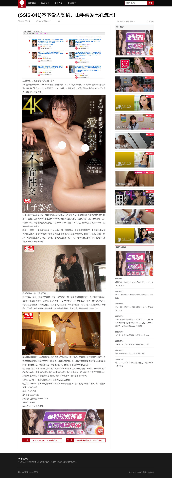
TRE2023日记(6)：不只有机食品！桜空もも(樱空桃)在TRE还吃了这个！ (47, 440)
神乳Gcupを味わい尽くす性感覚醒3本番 (130, 354)
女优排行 (72, 3)
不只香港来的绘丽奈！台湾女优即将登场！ (90, 440)
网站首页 (32, 3)
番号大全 (59, 3)
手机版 (150, 21)
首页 (122, 21)
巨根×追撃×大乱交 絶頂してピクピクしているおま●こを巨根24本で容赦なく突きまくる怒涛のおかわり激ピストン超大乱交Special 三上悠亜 (134, 323)
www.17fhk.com (45, 21)
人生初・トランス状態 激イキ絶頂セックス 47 (132, 344)
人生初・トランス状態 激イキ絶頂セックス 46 (132, 335)
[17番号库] (22, 4)
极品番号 (45, 3)
